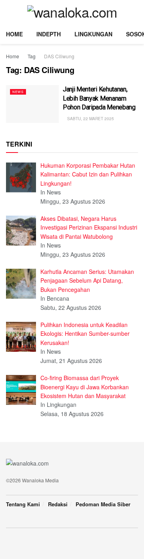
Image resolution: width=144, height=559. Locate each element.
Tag (32, 56)
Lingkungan (93, 34)
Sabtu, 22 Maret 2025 (90, 118)
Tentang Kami (23, 504)
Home (14, 34)
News (18, 91)
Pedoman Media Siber (103, 504)
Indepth (48, 34)
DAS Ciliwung (59, 56)
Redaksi (58, 504)
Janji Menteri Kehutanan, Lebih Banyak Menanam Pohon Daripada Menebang (99, 98)
